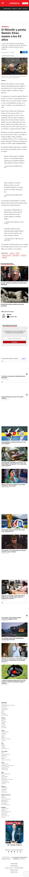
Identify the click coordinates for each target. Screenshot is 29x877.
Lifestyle (3, 803)
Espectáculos (5, 731)
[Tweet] (21, 52)
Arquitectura (4, 768)
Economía (25, 8)
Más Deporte (4, 801)
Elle (2, 743)
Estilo (2, 752)
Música (3, 758)
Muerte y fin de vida (6, 255)
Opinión (3, 726)
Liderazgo (4, 789)
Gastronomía (4, 808)
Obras (3, 710)
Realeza (3, 733)
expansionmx (12, 851)
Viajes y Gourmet (6, 738)
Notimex (9, 314)
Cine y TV (4, 757)
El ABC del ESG (5, 782)
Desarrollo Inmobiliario (7, 765)
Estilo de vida (5, 748)
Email (14, 338)
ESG (2, 712)
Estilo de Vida (5, 815)
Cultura (3, 740)
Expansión (4, 702)
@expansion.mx (14, 852)
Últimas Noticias (7, 8)
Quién (3, 730)
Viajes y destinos (6, 811)
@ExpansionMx (13, 316)
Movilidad (4, 778)
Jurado (3, 817)
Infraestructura (5, 766)
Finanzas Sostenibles (7, 779)
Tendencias (5, 26)
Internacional (4, 708)
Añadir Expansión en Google (9, 55)
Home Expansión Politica (8, 705)
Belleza (3, 737)
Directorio (14, 872)
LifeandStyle (4, 715)
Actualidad (4, 787)
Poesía (17, 253)
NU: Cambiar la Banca (14, 845)
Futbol (3, 796)
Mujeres (3, 713)
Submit (14, 342)
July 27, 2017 (7, 240)
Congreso (4, 722)
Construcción (5, 764)
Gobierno (3, 719)
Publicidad (14, 863)
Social (3, 775)
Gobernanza (4, 776)
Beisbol (3, 797)
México (3, 720)
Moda (2, 736)
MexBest (3, 807)
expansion (21, 851)
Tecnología (4, 709)
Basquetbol (4, 800)
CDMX (3, 723)
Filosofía (12, 253)
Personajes (4, 813)
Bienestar (4, 814)
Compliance (14, 865)
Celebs (3, 747)
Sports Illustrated (5, 794)
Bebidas (3, 810)
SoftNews (4, 257)
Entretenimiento (5, 754)
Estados (3, 724)
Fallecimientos (16, 255)
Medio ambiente (5, 773)
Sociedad (4, 727)
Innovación (4, 780)
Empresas (14, 8)
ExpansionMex (18, 851)
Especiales (4, 792)
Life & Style (4, 751)
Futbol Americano (6, 799)
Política (19, 8)
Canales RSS (14, 870)
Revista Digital (25, 3)
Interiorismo (4, 769)
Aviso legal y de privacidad (14, 868)
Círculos (3, 734)
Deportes (3, 755)
